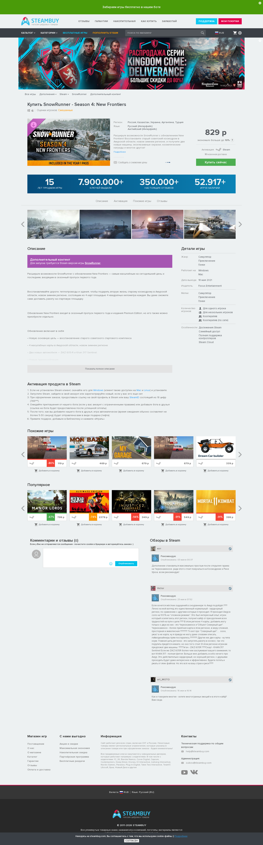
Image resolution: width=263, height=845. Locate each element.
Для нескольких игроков (218, 312)
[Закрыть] (260, 3)
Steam (63, 94)
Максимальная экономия (75, 748)
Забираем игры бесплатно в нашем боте (131, 7)
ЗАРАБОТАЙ (169, 21)
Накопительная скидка (73, 752)
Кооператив (210, 316)
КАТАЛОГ (27, 32)
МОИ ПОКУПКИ (230, 21)
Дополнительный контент (105, 94)
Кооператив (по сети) (215, 320)
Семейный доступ (209, 331)
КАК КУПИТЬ (149, 21)
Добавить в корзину (49, 470)
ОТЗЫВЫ (83, 21)
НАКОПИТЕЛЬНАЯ (124, 21)
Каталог (32, 756)
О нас (30, 748)
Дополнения (47, 94)
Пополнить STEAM (105, 32)
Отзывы (162, 201)
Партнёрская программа (74, 756)
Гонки (201, 264)
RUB (221, 32)
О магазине (34, 752)
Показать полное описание (100, 368)
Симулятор (204, 256)
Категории (48, 32)
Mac (139, 390)
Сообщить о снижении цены (132, 162)
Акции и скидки (69, 743)
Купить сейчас (216, 162)
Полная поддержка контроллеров (210, 337)
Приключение (206, 260)
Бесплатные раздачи (72, 761)
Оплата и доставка (38, 769)
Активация (120, 201)
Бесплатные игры (75, 32)
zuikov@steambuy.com (198, 762)
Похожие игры (142, 201)
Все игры (30, 94)
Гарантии (32, 761)
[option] (53, 224)
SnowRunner (79, 94)
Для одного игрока (214, 308)
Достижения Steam (210, 327)
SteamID (134, 397)
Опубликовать (126, 563)
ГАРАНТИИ (101, 21)
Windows (98, 390)
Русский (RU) (146, 792)
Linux (147, 390)
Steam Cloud (206, 342)
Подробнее (120, 152)
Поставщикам (35, 743)
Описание (102, 201)
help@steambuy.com (197, 751)
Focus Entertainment (210, 285)
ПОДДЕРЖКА (207, 21)
